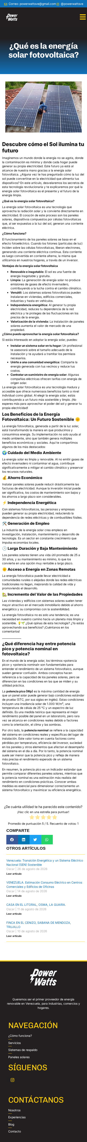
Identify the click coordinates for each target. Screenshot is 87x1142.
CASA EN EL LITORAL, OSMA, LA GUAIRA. (36, 904)
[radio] (31, 818)
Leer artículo (14, 873)
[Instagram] (12, 1080)
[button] (12, 839)
